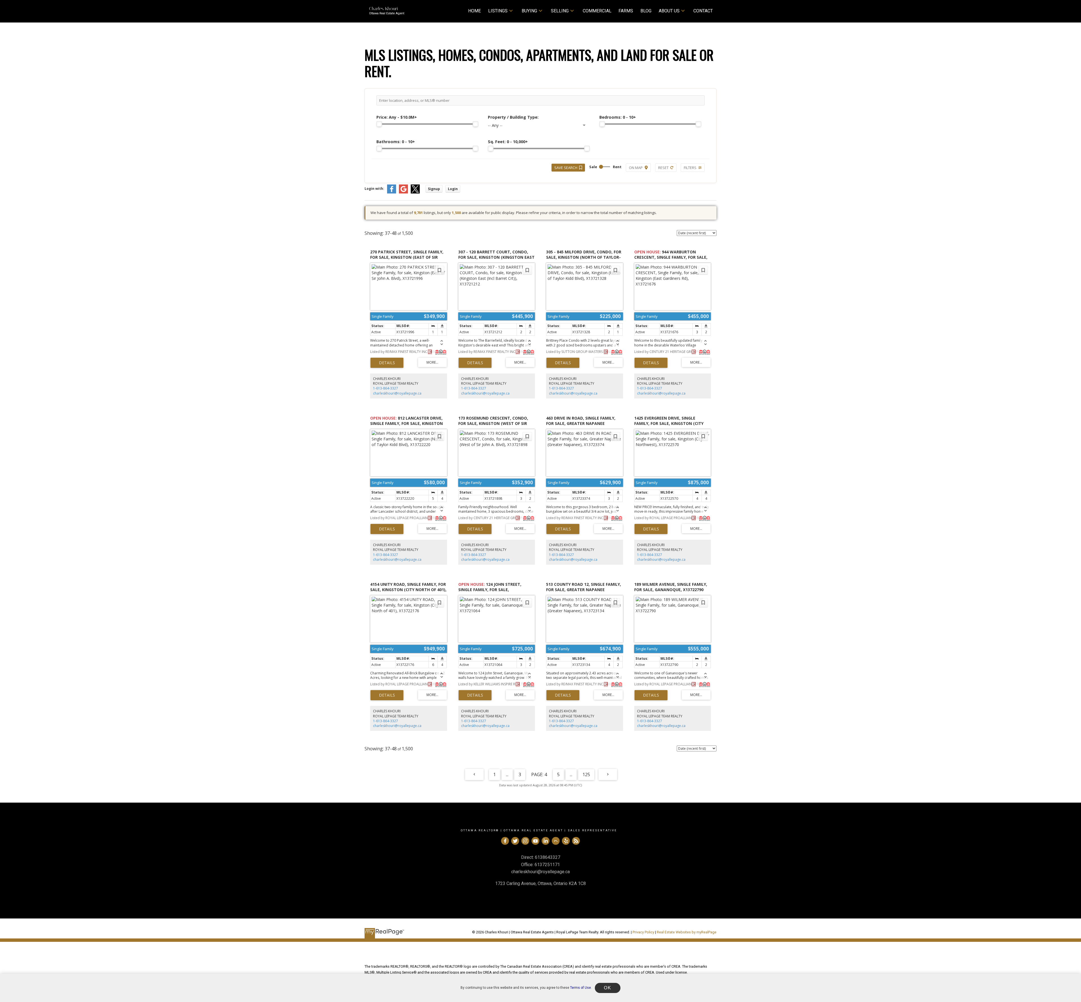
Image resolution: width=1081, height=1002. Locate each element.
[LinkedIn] (546, 841)
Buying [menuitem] (529, 10)
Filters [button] (690, 167)
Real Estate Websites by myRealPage (686, 932)
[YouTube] (535, 841)
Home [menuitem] (474, 10)
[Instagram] (525, 841)
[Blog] (576, 841)
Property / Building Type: (513, 117)
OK (607, 987)
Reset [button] (663, 167)
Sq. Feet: (508, 141)
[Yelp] (566, 841)
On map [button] (636, 167)
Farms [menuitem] (625, 10)
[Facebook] (505, 841)
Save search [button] (565, 167)
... (507, 774)
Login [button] (453, 188)
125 (586, 774)
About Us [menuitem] (669, 10)
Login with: (374, 188)
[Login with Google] (403, 192)
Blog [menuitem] (645, 10)
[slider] (379, 124)
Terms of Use (580, 988)
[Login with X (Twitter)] (415, 192)
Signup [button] (434, 188)
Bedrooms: (617, 117)
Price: (396, 117)
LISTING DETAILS (386, 363)
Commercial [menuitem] (597, 10)
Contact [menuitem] (703, 10)
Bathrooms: (395, 141)
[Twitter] (515, 841)
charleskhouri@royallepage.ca (397, 393)
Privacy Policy (643, 932)
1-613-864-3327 (385, 388)
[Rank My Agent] (556, 841)
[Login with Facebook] (391, 192)
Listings (498, 10)
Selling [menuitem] (560, 10)
